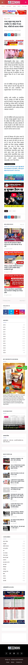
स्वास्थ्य (14, 211)
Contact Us (19, 662)
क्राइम (14, 6)
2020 (14, 338)
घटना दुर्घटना (24, 6)
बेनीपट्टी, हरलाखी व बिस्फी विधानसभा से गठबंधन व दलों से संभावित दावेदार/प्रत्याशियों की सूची (13, 268)
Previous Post (7, 300)
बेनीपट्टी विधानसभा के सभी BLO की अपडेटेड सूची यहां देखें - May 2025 (13, 425)
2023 (14, 345)
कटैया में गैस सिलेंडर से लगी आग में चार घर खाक (17, 474)
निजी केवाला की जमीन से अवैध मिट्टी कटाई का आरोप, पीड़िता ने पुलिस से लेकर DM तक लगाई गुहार (17, 497)
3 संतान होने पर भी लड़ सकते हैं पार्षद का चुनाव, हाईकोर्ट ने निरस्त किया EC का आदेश (17, 481)
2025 (14, 350)
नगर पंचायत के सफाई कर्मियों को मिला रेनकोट (17, 520)
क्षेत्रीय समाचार (14, 546)
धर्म (14, 550)
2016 (14, 329)
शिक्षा (14, 573)
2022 (14, 343)
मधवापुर (14, 569)
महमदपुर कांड (14, 571)
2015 (14, 327)
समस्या (19, 6)
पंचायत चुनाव (14, 555)
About (12, 662)
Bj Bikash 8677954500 (17, 659)
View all (22, 224)
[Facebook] (5, 34)
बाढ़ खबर (14, 564)
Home (3, 6)
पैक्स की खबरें (14, 557)
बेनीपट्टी (14, 566)
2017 (14, 331)
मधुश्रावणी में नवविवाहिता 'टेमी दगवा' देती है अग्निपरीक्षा (17, 459)
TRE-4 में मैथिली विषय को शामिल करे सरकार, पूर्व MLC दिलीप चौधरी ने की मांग (18, 467)
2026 (14, 352)
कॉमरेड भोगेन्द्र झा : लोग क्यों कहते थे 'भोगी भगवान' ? (18, 527)
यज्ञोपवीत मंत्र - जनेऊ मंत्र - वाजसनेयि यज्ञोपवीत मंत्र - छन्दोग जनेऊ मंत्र (13, 441)
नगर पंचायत (8, 6)
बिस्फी (9, 19)
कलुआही (14, 543)
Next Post (22, 300)
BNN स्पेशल (14, 541)
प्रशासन (14, 559)
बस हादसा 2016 (14, 562)
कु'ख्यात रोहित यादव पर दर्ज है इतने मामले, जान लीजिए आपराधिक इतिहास (17, 505)
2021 (14, 341)
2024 (14, 348)
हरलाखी (14, 580)
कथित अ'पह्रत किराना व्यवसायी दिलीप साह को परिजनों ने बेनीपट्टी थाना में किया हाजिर (13, 291)
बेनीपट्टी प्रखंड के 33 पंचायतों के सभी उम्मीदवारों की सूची (17, 488)
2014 (14, 325)
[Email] (15, 34)
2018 (14, 334)
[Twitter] (9, 34)
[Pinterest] (12, 34)
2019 (14, 336)
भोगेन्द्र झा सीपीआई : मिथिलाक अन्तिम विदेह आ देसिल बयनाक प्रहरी (17, 513)
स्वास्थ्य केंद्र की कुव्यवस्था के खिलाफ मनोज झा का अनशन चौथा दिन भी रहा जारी (13, 244)
